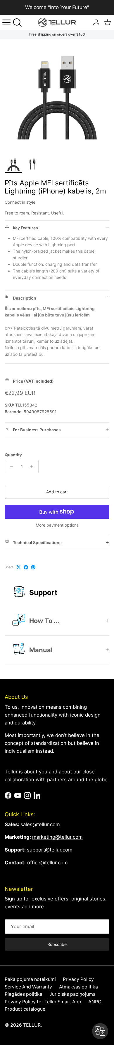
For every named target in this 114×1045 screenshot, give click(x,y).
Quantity (13, 454)
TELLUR (32, 1025)
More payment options (57, 525)
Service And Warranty (28, 987)
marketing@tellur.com (57, 837)
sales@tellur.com (40, 824)
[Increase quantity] (33, 466)
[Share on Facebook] (26, 567)
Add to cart (57, 491)
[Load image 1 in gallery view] (57, 96)
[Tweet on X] (18, 567)
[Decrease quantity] (10, 466)
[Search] (19, 22)
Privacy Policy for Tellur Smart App (43, 1001)
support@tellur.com (49, 850)
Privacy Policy (78, 979)
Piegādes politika (23, 994)
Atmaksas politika (78, 987)
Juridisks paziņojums (72, 994)
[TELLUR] (57, 22)
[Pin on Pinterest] (33, 567)
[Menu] (6, 22)
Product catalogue (25, 1009)
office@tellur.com (47, 862)
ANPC (94, 1001)
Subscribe (57, 944)
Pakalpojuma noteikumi (30, 979)
